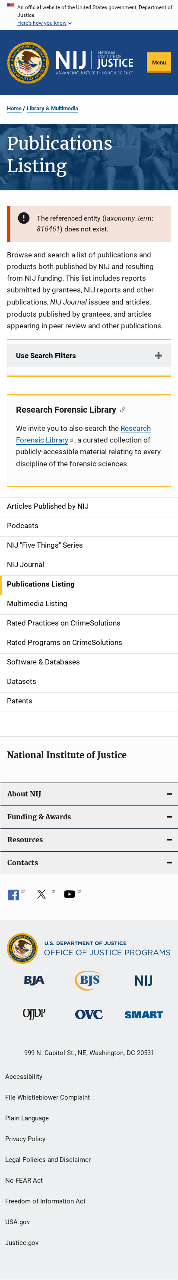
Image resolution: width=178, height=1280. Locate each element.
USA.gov (17, 1222)
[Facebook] (16, 897)
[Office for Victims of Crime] (89, 1020)
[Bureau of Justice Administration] (34, 987)
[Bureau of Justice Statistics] (89, 992)
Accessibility (23, 1077)
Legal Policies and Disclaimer (48, 1160)
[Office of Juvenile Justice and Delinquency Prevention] (34, 1021)
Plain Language (27, 1118)
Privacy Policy (25, 1139)
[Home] (94, 62)
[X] (44, 897)
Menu (159, 62)
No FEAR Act (24, 1180)
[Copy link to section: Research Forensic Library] (120, 408)
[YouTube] (72, 897)
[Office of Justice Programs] (28, 63)
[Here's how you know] (89, 15)
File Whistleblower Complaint (47, 1097)
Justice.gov (21, 1243)
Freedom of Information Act (45, 1201)
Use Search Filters (46, 355)
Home (14, 108)
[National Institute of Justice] (144, 987)
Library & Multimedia (52, 108)
